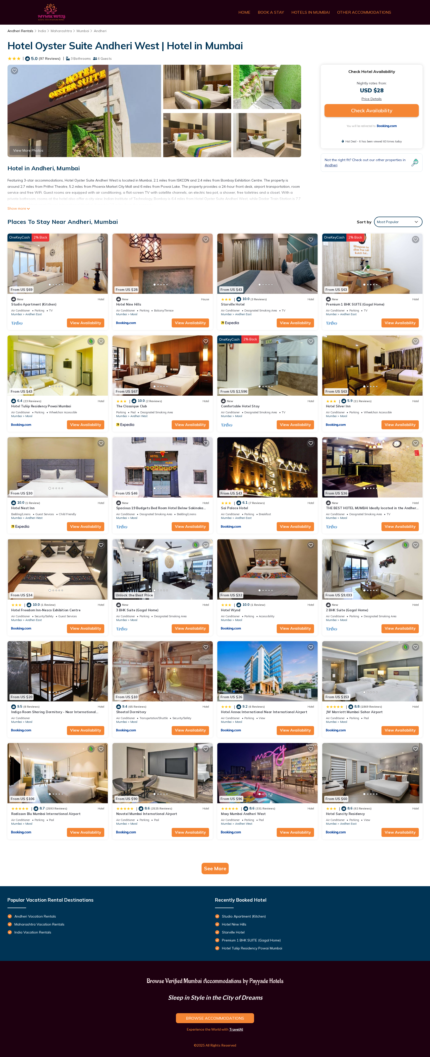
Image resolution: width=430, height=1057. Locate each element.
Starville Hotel (233, 304)
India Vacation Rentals (32, 932)
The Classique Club (131, 406)
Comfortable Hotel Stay (240, 406)
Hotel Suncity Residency (345, 814)
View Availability (85, 322)
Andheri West (139, 416)
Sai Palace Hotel (234, 508)
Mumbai (83, 31)
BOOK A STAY (271, 12)
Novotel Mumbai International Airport (146, 814)
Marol (133, 314)
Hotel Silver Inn (338, 406)
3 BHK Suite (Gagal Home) (137, 610)
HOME (244, 12)
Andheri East (33, 314)
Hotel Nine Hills (128, 304)
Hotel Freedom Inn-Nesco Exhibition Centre (45, 610)
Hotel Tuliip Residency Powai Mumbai (41, 406)
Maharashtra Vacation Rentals (39, 924)
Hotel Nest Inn (22, 508)
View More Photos (28, 150)
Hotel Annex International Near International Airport (264, 712)
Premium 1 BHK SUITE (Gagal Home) (355, 304)
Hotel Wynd (230, 610)
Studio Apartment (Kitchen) (33, 304)
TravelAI (236, 1029)
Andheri (100, 31)
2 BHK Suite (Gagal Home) (347, 610)
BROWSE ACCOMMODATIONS (215, 1018)
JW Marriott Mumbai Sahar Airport (354, 712)
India (42, 31)
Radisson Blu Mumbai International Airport (45, 814)
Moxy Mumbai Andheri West (243, 814)
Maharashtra (61, 31)
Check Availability (371, 110)
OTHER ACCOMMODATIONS (364, 12)
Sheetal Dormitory (131, 712)
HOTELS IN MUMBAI (310, 12)
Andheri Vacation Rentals (35, 916)
